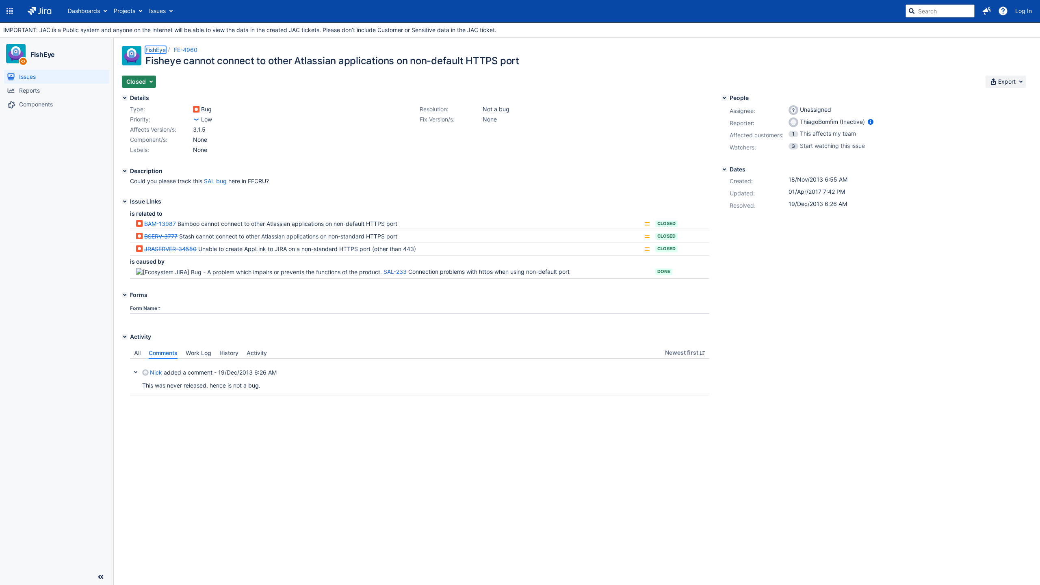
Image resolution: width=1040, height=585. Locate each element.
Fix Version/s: (437, 119)
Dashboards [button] (84, 10)
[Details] (125, 98)
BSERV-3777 (161, 236)
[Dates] (724, 169)
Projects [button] (124, 10)
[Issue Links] (125, 201)
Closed (666, 223)
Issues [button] (157, 10)
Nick (156, 372)
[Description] (125, 171)
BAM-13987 (160, 223)
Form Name (143, 308)
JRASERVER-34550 (170, 248)
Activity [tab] (257, 352)
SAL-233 (395, 271)
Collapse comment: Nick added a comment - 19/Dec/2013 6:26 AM (135, 372)
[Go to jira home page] (40, 11)
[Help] (1003, 10)
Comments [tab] (163, 352)
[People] (724, 98)
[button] (9, 11)
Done (663, 271)
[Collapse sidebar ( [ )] (100, 577)
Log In (1023, 10)
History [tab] (228, 352)
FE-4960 (185, 49)
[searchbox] (940, 10)
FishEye (42, 54)
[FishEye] (16, 53)
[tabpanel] (419, 376)
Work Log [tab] (198, 352)
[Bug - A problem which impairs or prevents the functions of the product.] (196, 109)
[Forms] (125, 295)
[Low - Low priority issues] (196, 119)
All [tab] (137, 352)
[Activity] (125, 337)
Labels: (139, 149)
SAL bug (215, 181)
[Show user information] (870, 121)
